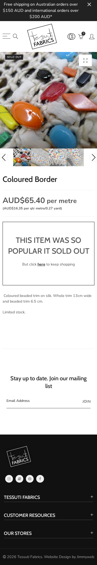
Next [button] (93, 157)
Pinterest (30, 479)
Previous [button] (3, 157)
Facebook (40, 479)
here (41, 264)
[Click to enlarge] (85, 60)
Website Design (57, 556)
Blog (19, 479)
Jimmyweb (85, 556)
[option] (48, 100)
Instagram (9, 479)
